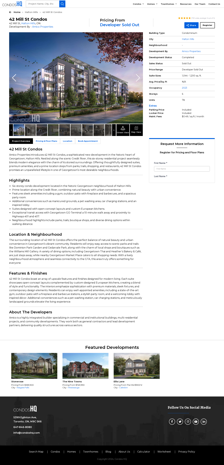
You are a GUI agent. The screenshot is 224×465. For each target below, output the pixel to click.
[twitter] (180, 422)
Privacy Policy (186, 451)
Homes (151, 4)
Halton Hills (31, 12)
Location (67, 141)
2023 (184, 87)
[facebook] (172, 422)
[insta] (188, 422)
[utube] (196, 422)
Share (193, 25)
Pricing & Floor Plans (46, 141)
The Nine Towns (72, 381)
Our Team (200, 4)
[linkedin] (204, 422)
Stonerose (17, 381)
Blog (108, 451)
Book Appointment (88, 141)
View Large (138, 37)
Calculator (143, 451)
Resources (186, 4)
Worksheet (164, 451)
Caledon (123, 387)
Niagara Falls (23, 387)
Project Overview (21, 141)
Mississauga (73, 387)
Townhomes (167, 4)
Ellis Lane (119, 381)
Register (207, 25)
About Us (124, 451)
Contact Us (214, 4)
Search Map (36, 451)
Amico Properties (42, 26)
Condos (137, 4)
